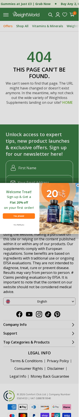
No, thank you (19, 225)
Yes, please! (19, 216)
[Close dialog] (77, 185)
